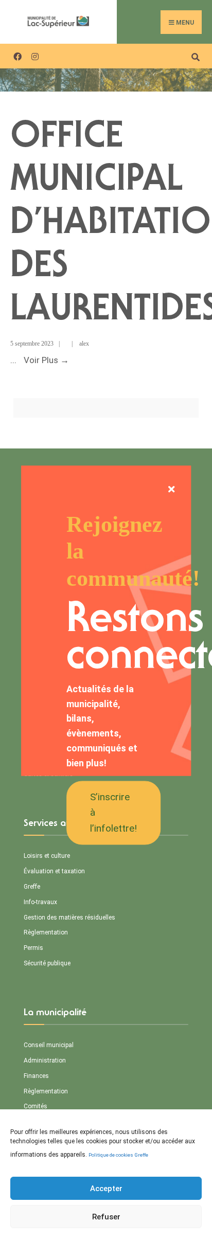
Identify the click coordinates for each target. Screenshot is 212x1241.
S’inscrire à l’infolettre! (113, 812)
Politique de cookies (111, 1155)
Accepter (106, 1188)
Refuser (106, 1216)
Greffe (141, 1155)
